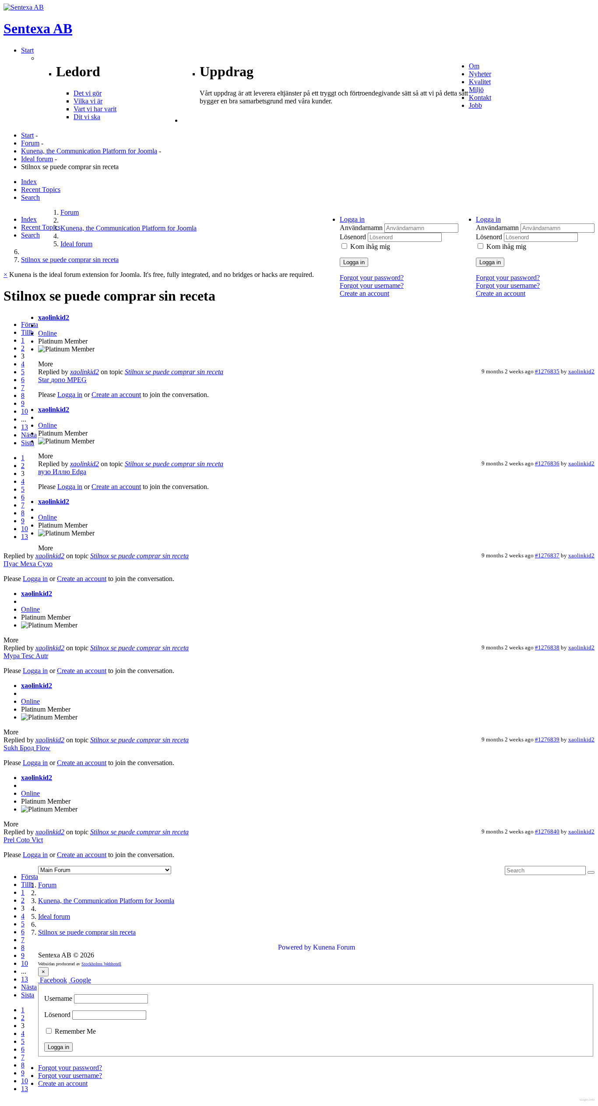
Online (47, 333)
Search (30, 197)
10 (24, 411)
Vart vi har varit (95, 109)
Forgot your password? (508, 277)
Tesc (27, 655)
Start (27, 135)
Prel (9, 840)
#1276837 (547, 555)
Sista (27, 443)
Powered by (294, 947)
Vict (37, 840)
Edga (79, 471)
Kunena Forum (334, 947)
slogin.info (587, 1099)
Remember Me (74, 1031)
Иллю (61, 471)
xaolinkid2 (53, 317)
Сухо (45, 563)
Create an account (500, 293)
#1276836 (547, 463)
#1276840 (547, 831)
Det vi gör (88, 93)
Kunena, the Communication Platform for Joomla (89, 151)
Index (29, 181)
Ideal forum (37, 159)
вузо (44, 471)
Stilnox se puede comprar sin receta (174, 372)
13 (24, 427)
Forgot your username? (508, 285)
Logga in (490, 262)
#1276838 (547, 647)
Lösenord (490, 237)
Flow (43, 748)
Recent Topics (40, 189)
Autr (41, 655)
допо (58, 379)
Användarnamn (498, 227)
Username (58, 998)
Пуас (11, 563)
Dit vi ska (87, 117)
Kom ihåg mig (506, 246)
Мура (12, 655)
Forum (30, 143)
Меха (28, 563)
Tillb (27, 332)
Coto (23, 840)
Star (43, 379)
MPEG (77, 379)
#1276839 (547, 739)
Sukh (11, 748)
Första (29, 324)
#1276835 (547, 371)
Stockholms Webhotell (101, 963)
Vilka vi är (88, 101)
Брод (27, 748)
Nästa (29, 435)
